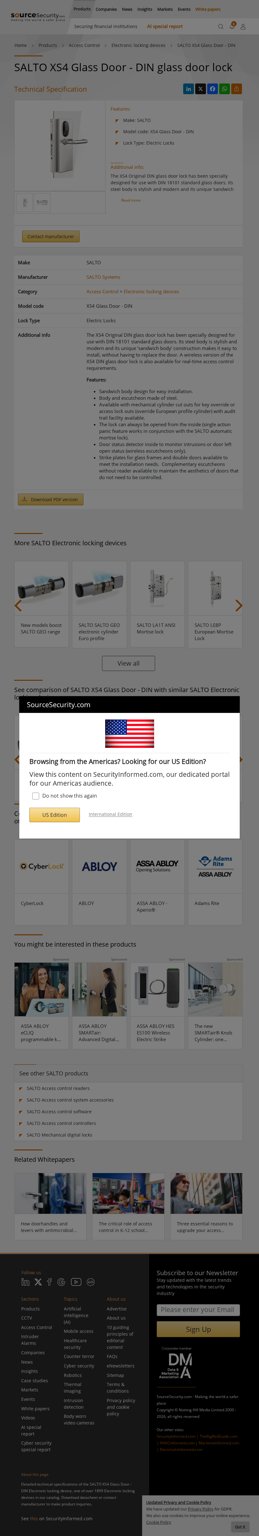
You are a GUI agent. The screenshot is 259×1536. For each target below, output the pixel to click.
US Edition (54, 814)
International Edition (110, 814)
